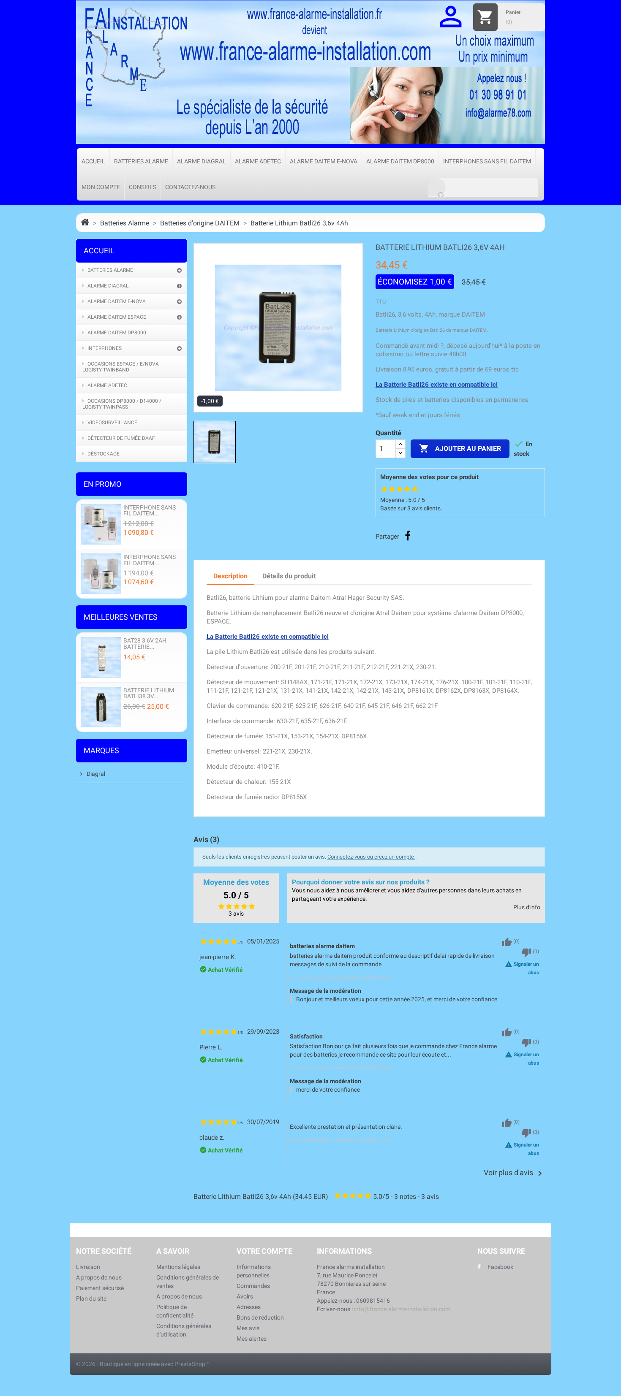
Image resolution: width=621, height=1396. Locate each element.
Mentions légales (178, 1266)
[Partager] (407, 535)
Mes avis (248, 1328)
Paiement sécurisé (100, 1288)
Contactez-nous (190, 187)
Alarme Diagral (201, 161)
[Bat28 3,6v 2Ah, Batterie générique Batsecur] (101, 657)
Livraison (88, 1266)
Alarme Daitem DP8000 (400, 161)
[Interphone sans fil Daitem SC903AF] (101, 524)
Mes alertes (252, 1338)
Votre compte (264, 1251)
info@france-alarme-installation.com (402, 1309)
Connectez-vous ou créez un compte (371, 857)
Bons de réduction (260, 1317)
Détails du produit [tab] (289, 576)
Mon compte (101, 187)
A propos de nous (99, 1277)
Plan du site (91, 1298)
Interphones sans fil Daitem (487, 161)
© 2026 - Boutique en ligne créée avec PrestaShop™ (142, 1364)
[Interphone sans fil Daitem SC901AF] (101, 573)
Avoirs (245, 1296)
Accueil (93, 161)
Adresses (249, 1307)
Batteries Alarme (141, 161)
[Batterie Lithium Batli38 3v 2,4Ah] (101, 706)
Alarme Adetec (258, 161)
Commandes (253, 1285)
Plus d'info (526, 907)
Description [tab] (230, 576)
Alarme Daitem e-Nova (323, 161)
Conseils (142, 187)
